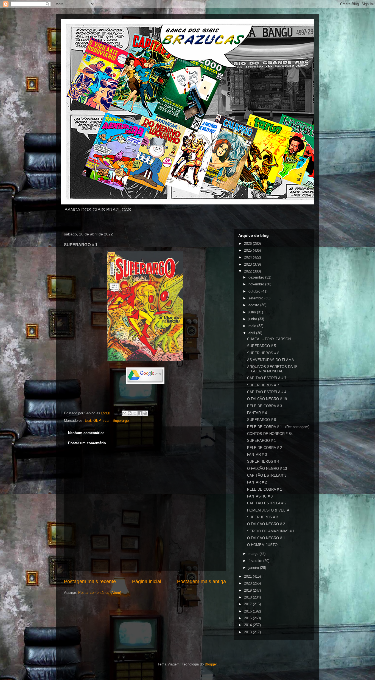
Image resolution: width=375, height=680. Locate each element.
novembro (256, 284)
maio (252, 326)
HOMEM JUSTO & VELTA (268, 510)
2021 (248, 576)
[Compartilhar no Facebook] (140, 413)
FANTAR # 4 (257, 413)
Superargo (121, 420)
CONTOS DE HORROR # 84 (270, 434)
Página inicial (146, 581)
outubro (254, 291)
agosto (254, 305)
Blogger (211, 664)
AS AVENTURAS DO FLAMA (270, 360)
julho (252, 312)
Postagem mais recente (90, 581)
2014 (248, 625)
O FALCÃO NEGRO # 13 (267, 469)
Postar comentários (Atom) (99, 593)
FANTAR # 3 (257, 455)
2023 (248, 264)
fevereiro (255, 561)
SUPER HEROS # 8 (263, 353)
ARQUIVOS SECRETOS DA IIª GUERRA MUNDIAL (272, 369)
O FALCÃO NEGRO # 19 (267, 399)
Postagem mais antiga (201, 581)
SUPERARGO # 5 (261, 346)
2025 (248, 250)
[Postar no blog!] (129, 413)
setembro (256, 298)
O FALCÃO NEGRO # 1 (266, 538)
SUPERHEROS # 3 (262, 517)
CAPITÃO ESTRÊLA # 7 (266, 378)
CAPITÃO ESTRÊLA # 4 (266, 392)
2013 (248, 632)
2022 (248, 271)
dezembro (256, 277)
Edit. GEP (92, 420)
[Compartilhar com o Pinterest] (145, 413)
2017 (248, 604)
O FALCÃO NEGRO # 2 (266, 524)
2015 (248, 618)
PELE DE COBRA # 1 (264, 489)
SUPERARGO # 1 (261, 441)
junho (253, 319)
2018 (248, 597)
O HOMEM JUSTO (262, 545)
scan (106, 420)
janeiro (254, 568)
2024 (248, 257)
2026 (248, 243)
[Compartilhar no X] (135, 413)
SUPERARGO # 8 (261, 420)
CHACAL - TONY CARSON (269, 339)
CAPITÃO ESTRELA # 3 (266, 475)
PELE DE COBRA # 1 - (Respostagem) (278, 427)
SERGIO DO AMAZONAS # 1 (271, 531)
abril (252, 333)
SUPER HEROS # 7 (263, 385)
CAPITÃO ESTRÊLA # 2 (266, 503)
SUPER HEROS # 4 (263, 461)
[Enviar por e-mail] (124, 413)
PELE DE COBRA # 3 (264, 406)
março (253, 554)
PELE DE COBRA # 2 (264, 448)
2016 (248, 611)
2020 (248, 583)
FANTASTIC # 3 (260, 496)
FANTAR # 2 (257, 482)
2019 (248, 590)
